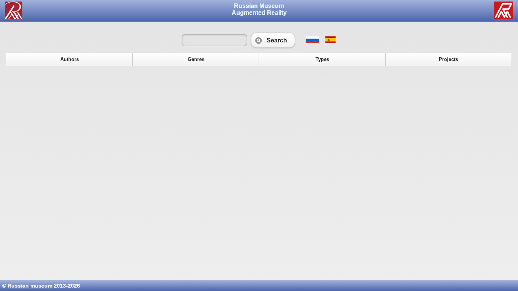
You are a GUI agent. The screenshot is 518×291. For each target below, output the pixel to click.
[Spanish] (330, 41)
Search (273, 40)
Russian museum (30, 286)
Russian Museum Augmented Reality (259, 9)
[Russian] (312, 41)
